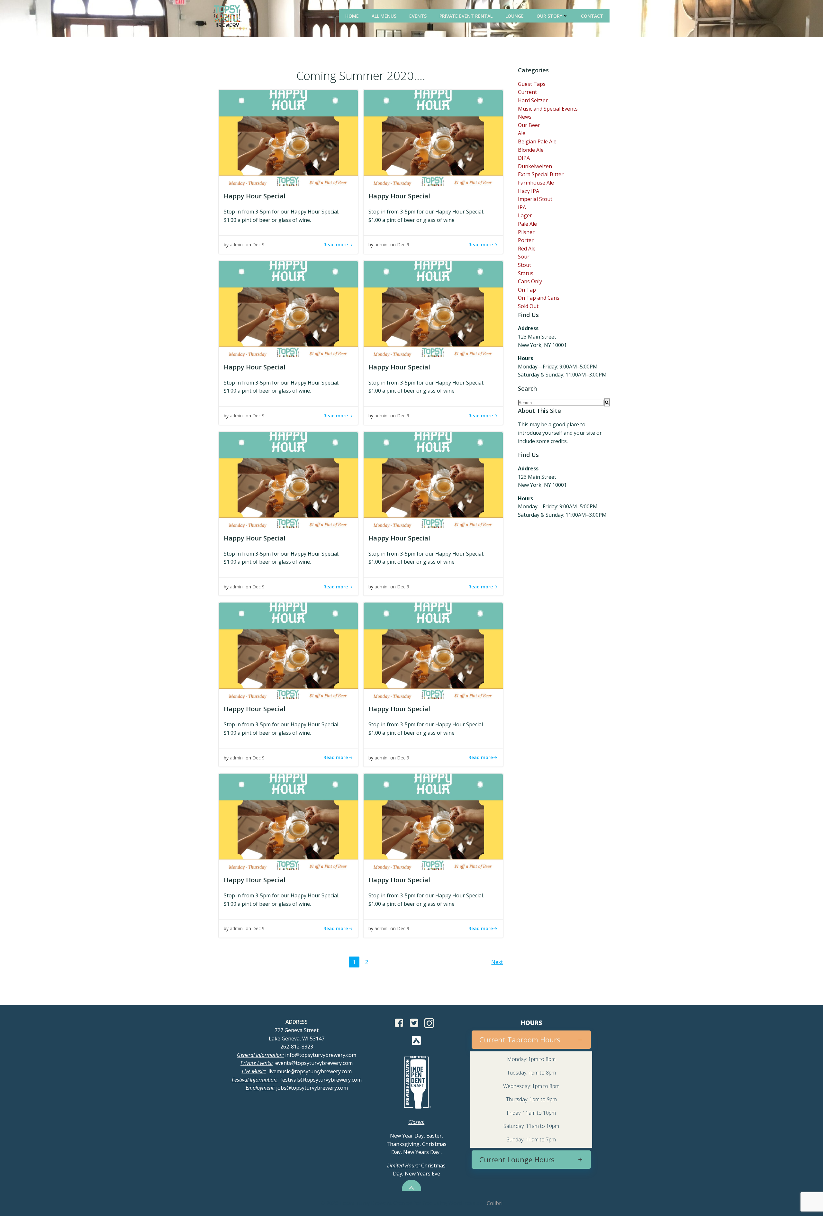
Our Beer (529, 125)
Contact (592, 16)
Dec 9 (258, 244)
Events (418, 16)
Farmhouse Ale (536, 182)
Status (525, 273)
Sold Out (528, 306)
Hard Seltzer (533, 100)
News (524, 116)
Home (352, 16)
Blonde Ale (531, 149)
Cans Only (530, 281)
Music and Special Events (548, 108)
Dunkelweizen (535, 166)
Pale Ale (527, 223)
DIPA (524, 157)
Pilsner (526, 232)
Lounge (514, 16)
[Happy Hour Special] (288, 137)
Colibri (494, 1203)
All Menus (384, 16)
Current (527, 91)
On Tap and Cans (538, 297)
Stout (524, 264)
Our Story (549, 16)
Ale (521, 133)
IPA (522, 207)
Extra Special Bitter (541, 174)
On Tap (527, 289)
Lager (525, 215)
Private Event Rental (466, 16)
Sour (523, 256)
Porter (526, 240)
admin (236, 244)
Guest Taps (532, 83)
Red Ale (527, 248)
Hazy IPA (528, 191)
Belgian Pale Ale (537, 141)
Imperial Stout (535, 199)
